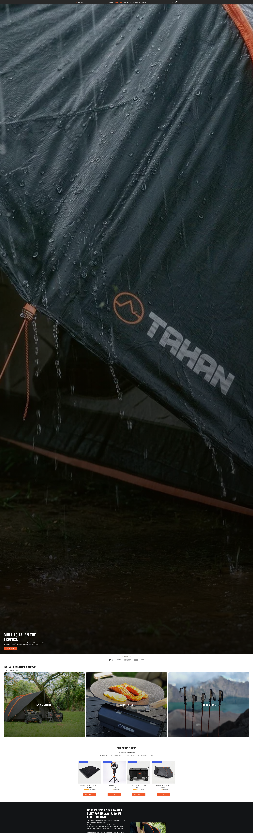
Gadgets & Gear (142, 755)
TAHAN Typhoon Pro (114, 785)
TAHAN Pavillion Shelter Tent (163, 785)
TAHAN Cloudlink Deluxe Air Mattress (90, 785)
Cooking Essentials (116, 755)
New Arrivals (118, 2)
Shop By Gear (110, 2)
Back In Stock (127, 2)
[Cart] (176, 2)
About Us (144, 2)
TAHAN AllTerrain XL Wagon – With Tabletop (139, 785)
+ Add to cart (89, 794)
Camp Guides (136, 2)
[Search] (173, 2)
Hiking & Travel (130, 755)
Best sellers (103, 755)
